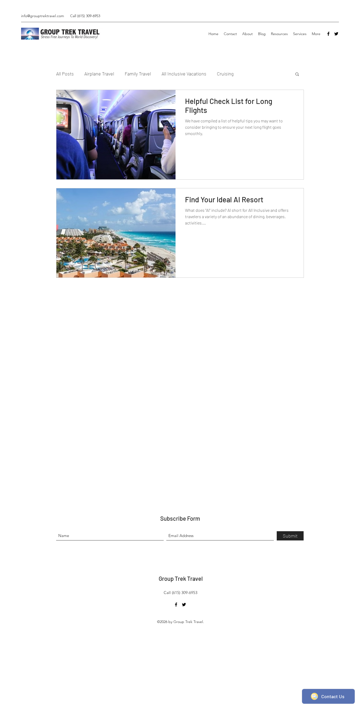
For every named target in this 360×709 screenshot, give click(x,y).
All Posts (65, 73)
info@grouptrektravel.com (42, 15)
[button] (297, 74)
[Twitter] (336, 33)
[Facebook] (328, 33)
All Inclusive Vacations (184, 73)
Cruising (225, 73)
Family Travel (138, 73)
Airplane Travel (99, 73)
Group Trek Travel (181, 578)
